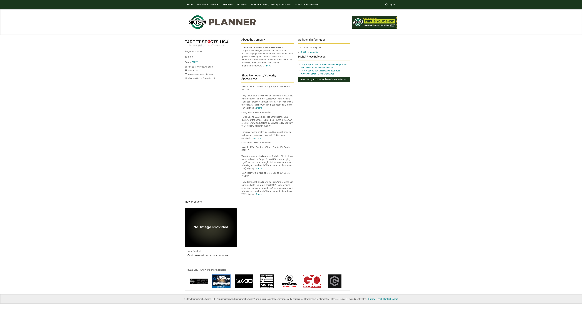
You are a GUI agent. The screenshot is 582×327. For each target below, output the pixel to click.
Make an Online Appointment (201, 78)
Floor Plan (242, 4)
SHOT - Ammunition (310, 52)
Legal (379, 299)
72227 (195, 62)
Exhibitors (227, 4)
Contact (387, 299)
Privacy (371, 299)
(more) (268, 65)
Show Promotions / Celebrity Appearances (271, 4)
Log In (391, 4)
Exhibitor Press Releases (306, 4)
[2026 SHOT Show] (223, 22)
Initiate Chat (193, 70)
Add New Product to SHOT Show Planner (209, 255)
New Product (194, 251)
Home (190, 4)
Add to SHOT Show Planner (200, 67)
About (395, 299)
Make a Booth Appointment (201, 74)
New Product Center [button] (207, 4)
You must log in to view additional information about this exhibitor (325, 79)
